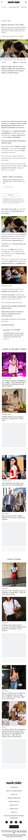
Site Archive (14, 787)
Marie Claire (5, 36)
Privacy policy (14, 805)
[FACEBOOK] (11, 330)
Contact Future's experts (14, 790)
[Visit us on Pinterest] (21, 822)
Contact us (14, 794)
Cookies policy (14, 808)
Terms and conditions (14, 798)
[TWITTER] (13, 330)
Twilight (6, 131)
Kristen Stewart (5, 125)
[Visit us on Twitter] (6, 822)
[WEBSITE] (17, 330)
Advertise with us (14, 801)
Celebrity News (6, 20)
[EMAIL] (19, 330)
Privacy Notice (19, 199)
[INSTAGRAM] (15, 330)
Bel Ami (23, 148)
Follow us (17, 62)
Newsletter (24, 62)
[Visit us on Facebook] (16, 822)
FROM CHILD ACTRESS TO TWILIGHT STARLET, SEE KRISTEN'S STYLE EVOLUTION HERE (12, 313)
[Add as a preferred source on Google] (14, 826)
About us (14, 812)
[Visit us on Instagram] (11, 822)
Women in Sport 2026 (14, 7)
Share (5, 62)
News (22, 36)
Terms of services (17, 198)
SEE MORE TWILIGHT (7, 325)
